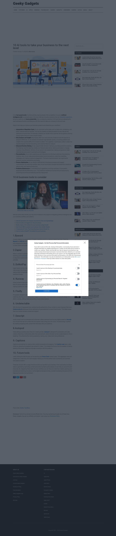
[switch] (78, 268)
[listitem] (58, 264)
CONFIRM (47, 291)
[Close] (85, 243)
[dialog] (58, 268)
